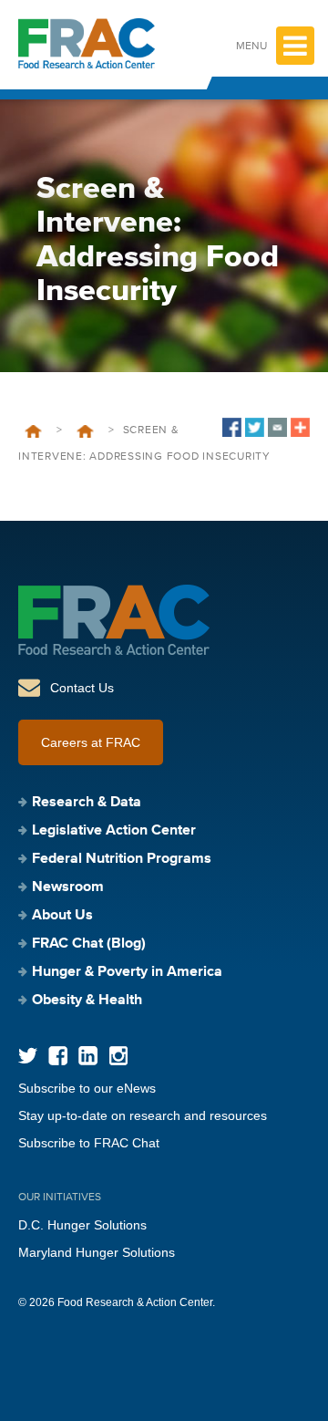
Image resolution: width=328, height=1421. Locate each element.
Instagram (118, 1055)
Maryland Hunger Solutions (96, 1252)
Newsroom (68, 887)
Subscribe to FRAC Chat (88, 1143)
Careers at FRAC (90, 742)
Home (33, 431)
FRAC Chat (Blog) (89, 944)
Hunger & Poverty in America (127, 972)
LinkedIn (87, 1055)
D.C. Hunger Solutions (82, 1225)
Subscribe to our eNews (87, 1088)
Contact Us (82, 687)
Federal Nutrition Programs (121, 859)
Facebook (57, 1055)
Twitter (27, 1055)
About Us (62, 915)
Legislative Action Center (114, 831)
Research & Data (86, 802)
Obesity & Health (87, 1000)
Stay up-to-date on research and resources (142, 1115)
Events (85, 431)
